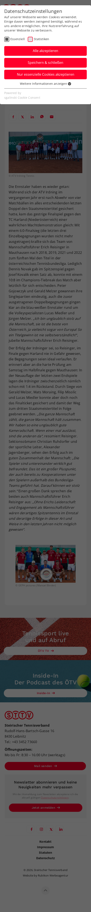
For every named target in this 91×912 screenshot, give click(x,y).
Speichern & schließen (45, 62)
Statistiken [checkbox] (41, 39)
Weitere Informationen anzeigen (44, 84)
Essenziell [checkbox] (17, 39)
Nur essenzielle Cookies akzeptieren (45, 74)
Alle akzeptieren (45, 50)
